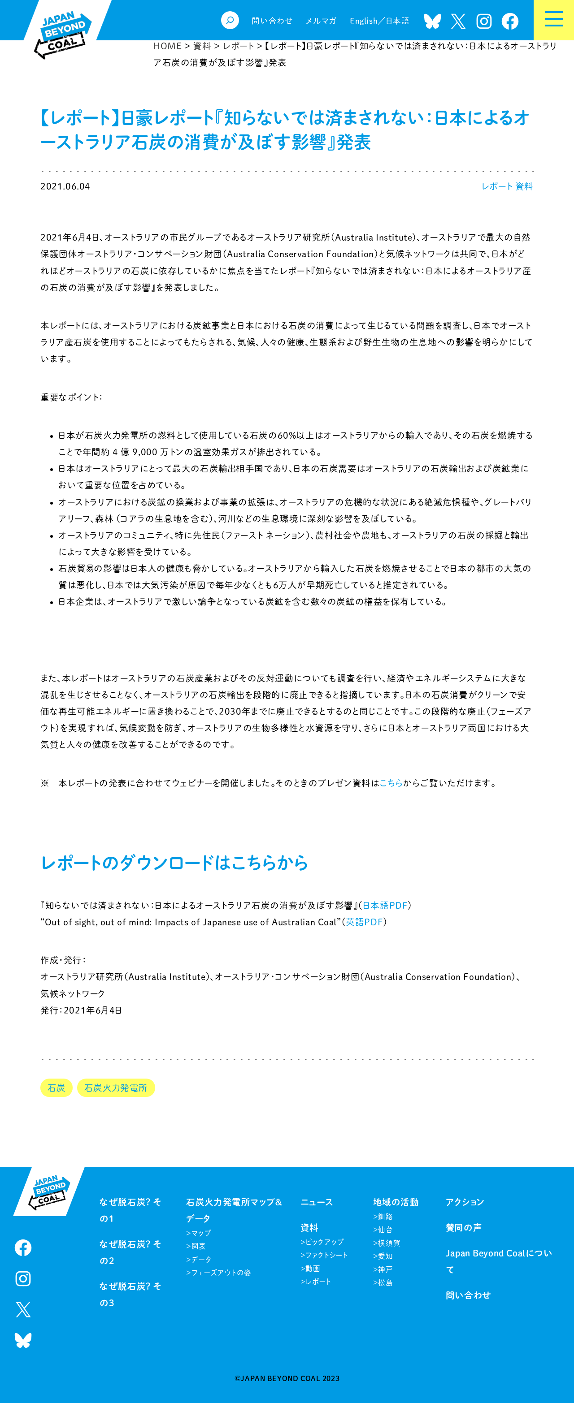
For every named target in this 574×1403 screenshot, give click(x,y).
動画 (312, 1268)
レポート (497, 186)
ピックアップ (325, 1242)
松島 (385, 1282)
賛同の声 (464, 1227)
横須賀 (389, 1243)
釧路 (385, 1216)
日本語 (398, 21)
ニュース (317, 1202)
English (364, 21)
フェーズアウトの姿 (221, 1272)
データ (201, 1259)
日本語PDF (385, 905)
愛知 (385, 1256)
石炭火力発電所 (116, 1088)
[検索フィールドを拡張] (230, 20)
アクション (465, 1202)
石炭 (57, 1088)
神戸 (385, 1269)
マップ (201, 1233)
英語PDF (364, 922)
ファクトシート (326, 1255)
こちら (391, 783)
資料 (524, 186)
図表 (198, 1246)
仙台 (385, 1229)
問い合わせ (469, 1295)
